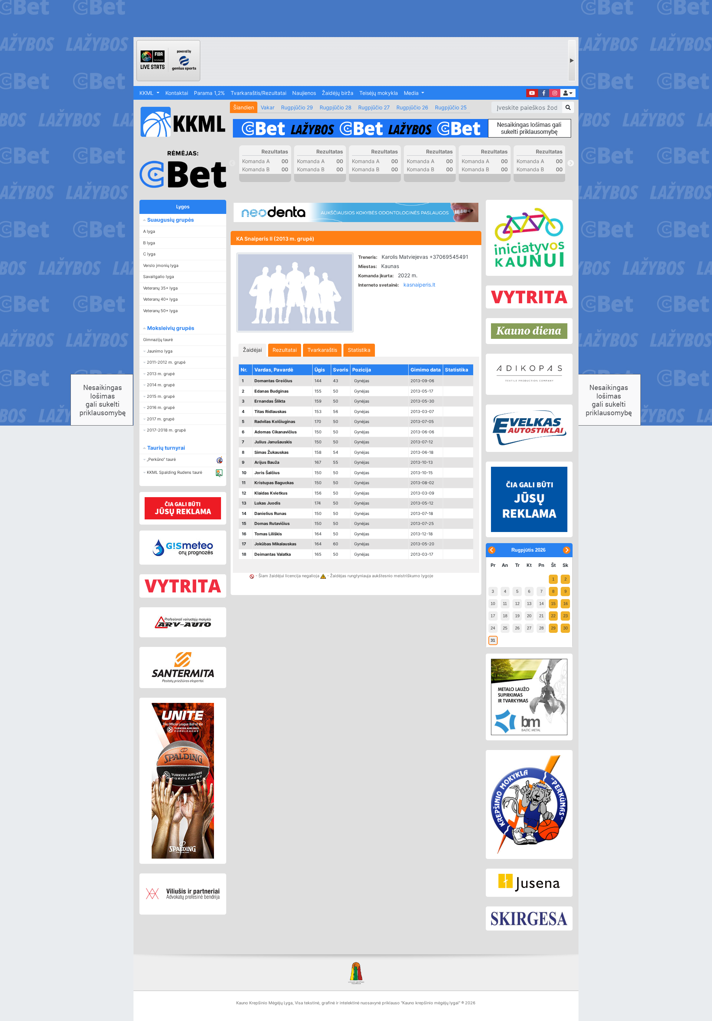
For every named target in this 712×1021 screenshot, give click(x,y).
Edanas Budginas (271, 391)
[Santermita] (183, 667)
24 (493, 628)
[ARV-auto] (183, 622)
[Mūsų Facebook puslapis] (543, 93)
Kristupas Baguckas (274, 482)
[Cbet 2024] (402, 128)
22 (553, 616)
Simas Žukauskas (271, 452)
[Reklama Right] (529, 499)
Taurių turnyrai (165, 448)
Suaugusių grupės (170, 220)
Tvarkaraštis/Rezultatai (258, 93)
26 (517, 628)
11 (505, 603)
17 (493, 616)
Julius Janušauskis (273, 442)
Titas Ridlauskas (270, 411)
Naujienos (304, 93)
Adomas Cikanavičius (275, 431)
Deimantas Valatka (272, 554)
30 (565, 628)
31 (493, 640)
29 (553, 628)
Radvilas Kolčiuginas (274, 421)
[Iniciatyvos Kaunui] (529, 238)
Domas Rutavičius (272, 523)
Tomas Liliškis (268, 533)
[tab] (252, 350)
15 (553, 603)
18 (505, 616)
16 (565, 603)
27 (529, 628)
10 (493, 603)
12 (517, 603)
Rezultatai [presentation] (285, 350)
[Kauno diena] (529, 331)
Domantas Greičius (273, 380)
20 (529, 616)
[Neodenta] (356, 212)
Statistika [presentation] (359, 350)
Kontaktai (176, 93)
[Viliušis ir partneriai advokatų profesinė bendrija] (183, 894)
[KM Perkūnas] (529, 804)
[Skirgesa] (529, 919)
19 (517, 616)
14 (541, 603)
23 (565, 616)
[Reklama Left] (183, 508)
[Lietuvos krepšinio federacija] (356, 972)
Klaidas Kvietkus (270, 493)
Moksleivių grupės (170, 328)
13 (529, 603)
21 (541, 616)
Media (412, 93)
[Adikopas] (529, 374)
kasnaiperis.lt (419, 284)
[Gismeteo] (183, 547)
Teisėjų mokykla (378, 93)
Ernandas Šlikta (269, 401)
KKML (147, 93)
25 (505, 628)
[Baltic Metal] (529, 697)
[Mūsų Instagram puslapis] (554, 93)
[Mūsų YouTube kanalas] (532, 93)
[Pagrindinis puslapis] (180, 122)
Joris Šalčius (267, 472)
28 (541, 628)
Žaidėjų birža (337, 93)
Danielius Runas (270, 513)
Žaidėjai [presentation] (252, 350)
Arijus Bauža (266, 462)
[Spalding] (183, 781)
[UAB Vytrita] (183, 585)
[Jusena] (529, 883)
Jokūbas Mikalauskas (275, 543)
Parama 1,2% (209, 93)
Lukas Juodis (267, 503)
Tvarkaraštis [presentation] (322, 350)
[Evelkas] (529, 428)
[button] (568, 93)
